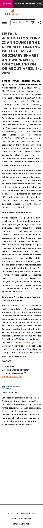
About (10, 513)
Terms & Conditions (21, 524)
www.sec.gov (29, 342)
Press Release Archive (25, 513)
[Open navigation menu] (4, 22)
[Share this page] (39, 22)
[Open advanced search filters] (33, 22)
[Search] (27, 22)
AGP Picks (6, 4)
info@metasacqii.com (12, 376)
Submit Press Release (21, 518)
